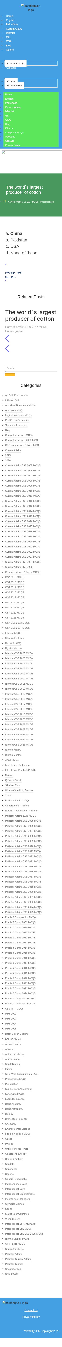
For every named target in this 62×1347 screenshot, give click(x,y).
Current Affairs (14, 28)
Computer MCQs (15, 63)
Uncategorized (47, 202)
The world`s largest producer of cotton (30, 315)
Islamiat (10, 32)
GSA (9, 41)
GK (8, 37)
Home (9, 15)
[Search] (10, 374)
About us (11, 67)
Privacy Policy (14, 85)
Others (10, 49)
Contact (11, 81)
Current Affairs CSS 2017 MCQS (23, 202)
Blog (8, 45)
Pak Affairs (12, 24)
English (10, 20)
